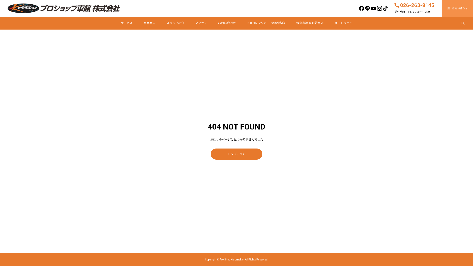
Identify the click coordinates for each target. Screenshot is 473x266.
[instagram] (379, 8)
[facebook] (361, 8)
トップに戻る (236, 154)
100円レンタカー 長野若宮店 (266, 23)
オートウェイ (343, 23)
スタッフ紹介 (175, 23)
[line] (367, 8)
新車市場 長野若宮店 (310, 23)
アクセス (201, 23)
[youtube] (373, 8)
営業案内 (149, 23)
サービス (126, 23)
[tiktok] (385, 8)
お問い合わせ (227, 23)
